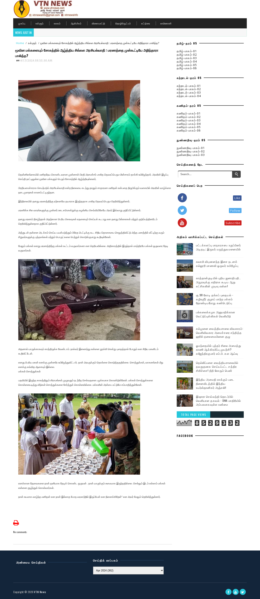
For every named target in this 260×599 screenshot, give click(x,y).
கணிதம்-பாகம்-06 (189, 130)
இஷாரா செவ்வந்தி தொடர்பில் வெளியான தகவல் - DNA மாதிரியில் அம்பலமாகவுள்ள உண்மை (218, 400)
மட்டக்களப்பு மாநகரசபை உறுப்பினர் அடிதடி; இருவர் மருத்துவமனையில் (218, 247)
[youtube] (236, 592)
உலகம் (57, 23)
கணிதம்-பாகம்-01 (189, 113)
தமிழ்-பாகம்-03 (187, 58)
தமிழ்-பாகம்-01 (187, 51)
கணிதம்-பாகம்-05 (189, 127)
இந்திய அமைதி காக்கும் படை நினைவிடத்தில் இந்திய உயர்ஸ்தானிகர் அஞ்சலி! (215, 383)
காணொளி (166, 23)
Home (20, 43)
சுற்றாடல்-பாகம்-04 (189, 96)
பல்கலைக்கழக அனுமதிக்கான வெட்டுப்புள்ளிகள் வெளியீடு (215, 314)
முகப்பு (21, 23)
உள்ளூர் (40, 23)
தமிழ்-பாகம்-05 (187, 65)
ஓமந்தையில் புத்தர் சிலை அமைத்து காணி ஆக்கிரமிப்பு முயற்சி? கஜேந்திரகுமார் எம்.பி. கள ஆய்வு (218, 349)
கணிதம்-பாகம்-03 (189, 120)
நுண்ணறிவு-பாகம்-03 (191, 155)
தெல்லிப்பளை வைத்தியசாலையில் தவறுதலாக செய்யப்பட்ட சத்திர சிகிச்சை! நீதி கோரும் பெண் (217, 366)
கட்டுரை (145, 23)
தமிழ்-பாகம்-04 (187, 61)
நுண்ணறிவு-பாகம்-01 (191, 148)
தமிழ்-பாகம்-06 (187, 68)
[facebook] (228, 592)
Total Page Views (193, 414)
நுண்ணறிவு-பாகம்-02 (191, 151)
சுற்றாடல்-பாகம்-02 (189, 89)
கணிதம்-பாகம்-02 (189, 117)
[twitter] (243, 592)
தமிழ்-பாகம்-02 (187, 54)
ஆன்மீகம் (76, 23)
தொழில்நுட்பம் (123, 23)
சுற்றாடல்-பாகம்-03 (189, 92)
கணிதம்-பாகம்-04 (189, 124)
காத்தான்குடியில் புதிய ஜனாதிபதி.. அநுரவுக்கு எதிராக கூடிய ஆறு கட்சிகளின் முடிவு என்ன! (218, 282)
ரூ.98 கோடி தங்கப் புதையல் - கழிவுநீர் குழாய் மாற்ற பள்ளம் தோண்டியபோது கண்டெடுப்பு (214, 299)
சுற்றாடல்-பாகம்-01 (189, 86)
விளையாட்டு (98, 23)
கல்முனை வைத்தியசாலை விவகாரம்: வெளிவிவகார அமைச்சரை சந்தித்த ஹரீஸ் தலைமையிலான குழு (219, 332)
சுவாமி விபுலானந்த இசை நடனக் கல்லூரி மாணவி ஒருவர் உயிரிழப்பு (217, 263)
